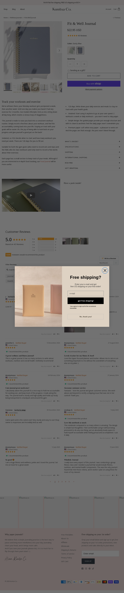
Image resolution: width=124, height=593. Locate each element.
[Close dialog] (105, 270)
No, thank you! (86, 317)
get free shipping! (85, 300)
